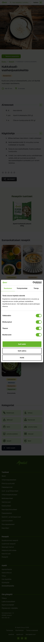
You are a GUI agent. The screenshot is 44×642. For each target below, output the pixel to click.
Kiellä (22, 358)
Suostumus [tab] (8, 288)
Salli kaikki (22, 344)
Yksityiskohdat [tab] (22, 288)
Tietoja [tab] (36, 288)
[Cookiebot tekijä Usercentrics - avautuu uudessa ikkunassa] (33, 282)
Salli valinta (22, 351)
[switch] (39, 322)
